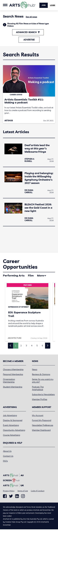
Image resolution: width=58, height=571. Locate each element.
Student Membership (12, 386)
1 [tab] (15, 345)
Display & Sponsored (12, 420)
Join (44, 5)
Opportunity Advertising (14, 430)
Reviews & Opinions (41, 374)
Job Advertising (10, 415)
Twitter (11, 496)
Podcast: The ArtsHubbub (38, 388)
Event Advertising (11, 425)
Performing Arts (14, 275)
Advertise (29, 39)
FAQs (5, 461)
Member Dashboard (41, 430)
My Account (37, 415)
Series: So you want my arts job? (42, 380)
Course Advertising (11, 435)
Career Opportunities (20, 264)
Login (52, 5)
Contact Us (8, 456)
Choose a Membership (13, 369)
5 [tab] (37, 345)
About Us (7, 451)
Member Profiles (39, 399)
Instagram (23, 496)
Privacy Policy (8, 491)
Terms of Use (22, 491)
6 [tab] (42, 345)
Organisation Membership (9, 380)
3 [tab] (26, 345)
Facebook (5, 496)
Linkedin (17, 496)
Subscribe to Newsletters (43, 394)
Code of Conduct (37, 491)
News (34, 369)
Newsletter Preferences (42, 425)
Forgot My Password (41, 420)
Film (31, 275)
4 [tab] (31, 345)
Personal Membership (13, 374)
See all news (31, 17)
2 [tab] (21, 345)
